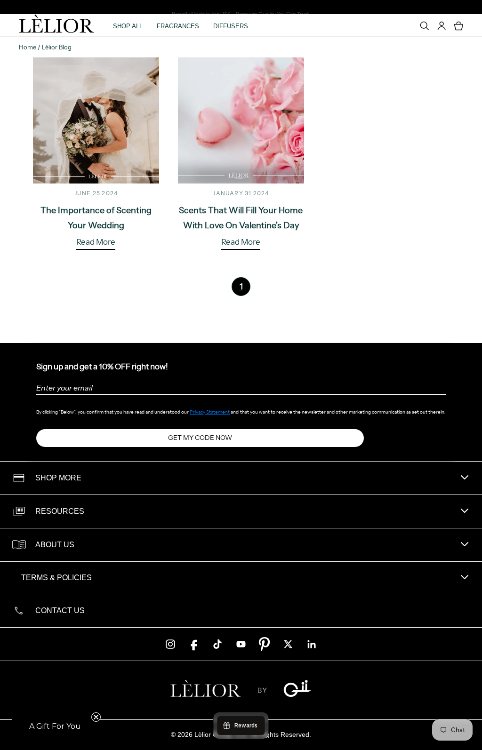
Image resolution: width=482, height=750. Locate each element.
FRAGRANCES (178, 26)
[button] (55, 726)
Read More (95, 242)
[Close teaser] (96, 717)
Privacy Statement (210, 412)
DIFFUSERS (230, 26)
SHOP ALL (128, 26)
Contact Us (60, 610)
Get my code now (200, 437)
